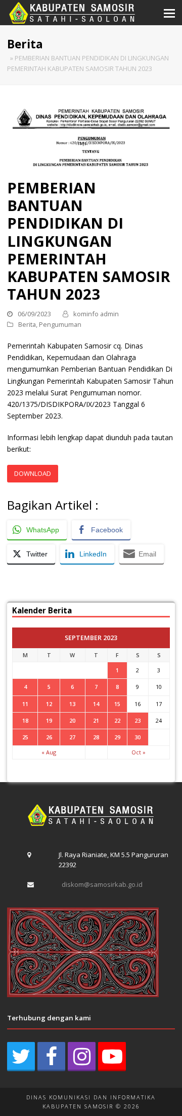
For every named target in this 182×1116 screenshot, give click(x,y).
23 (137, 720)
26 (49, 737)
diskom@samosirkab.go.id (102, 884)
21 (96, 720)
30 (137, 737)
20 (72, 720)
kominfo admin (96, 313)
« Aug (48, 752)
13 (72, 704)
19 (49, 720)
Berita (27, 324)
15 (117, 704)
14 (96, 704)
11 (25, 704)
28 (96, 737)
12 (49, 704)
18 (25, 720)
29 (117, 737)
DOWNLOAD (32, 473)
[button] (169, 12)
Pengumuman (60, 324)
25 (25, 737)
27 (72, 737)
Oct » (138, 752)
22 (117, 720)
